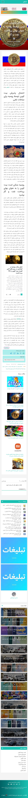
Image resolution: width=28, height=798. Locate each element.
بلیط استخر (23, 760)
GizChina (6, 348)
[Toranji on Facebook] (20, 784)
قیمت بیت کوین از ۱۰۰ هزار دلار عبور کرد (15, 388)
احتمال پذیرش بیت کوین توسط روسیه (15, 366)
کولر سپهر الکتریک (22, 764)
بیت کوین (7, 366)
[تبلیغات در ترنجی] (14, 12)
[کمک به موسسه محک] (14, 9)
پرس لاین (24, 766)
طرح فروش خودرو (22, 754)
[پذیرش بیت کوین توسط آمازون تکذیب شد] (17, 463)
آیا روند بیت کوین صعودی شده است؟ (15, 438)
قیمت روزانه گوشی (22, 752)
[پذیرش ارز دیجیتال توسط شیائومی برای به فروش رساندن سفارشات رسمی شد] (17, 447)
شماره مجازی (23, 770)
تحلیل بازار (7, 44)
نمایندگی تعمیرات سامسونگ (20, 756)
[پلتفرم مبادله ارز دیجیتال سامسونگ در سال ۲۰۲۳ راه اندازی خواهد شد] (15, 398)
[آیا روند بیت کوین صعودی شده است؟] (13, 431)
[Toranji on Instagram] (14, 784)
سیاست (13, 45)
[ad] (14, 550)
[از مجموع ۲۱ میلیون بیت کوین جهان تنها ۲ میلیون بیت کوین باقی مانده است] (15, 414)
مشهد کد (3, 795)
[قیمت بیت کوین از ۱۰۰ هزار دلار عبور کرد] (15, 381)
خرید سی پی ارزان (22, 762)
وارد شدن (4, 481)
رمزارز (3, 44)
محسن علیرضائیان (12, 41)
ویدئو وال (24, 768)
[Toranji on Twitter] (17, 784)
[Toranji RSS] (8, 784)
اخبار (11, 44)
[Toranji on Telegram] (11, 784)
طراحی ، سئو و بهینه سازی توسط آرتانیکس (17, 795)
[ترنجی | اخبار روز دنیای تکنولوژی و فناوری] (25, 2)
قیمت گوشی (23, 758)
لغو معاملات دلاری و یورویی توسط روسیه (12, 368)
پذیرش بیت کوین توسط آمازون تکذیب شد (14, 470)
